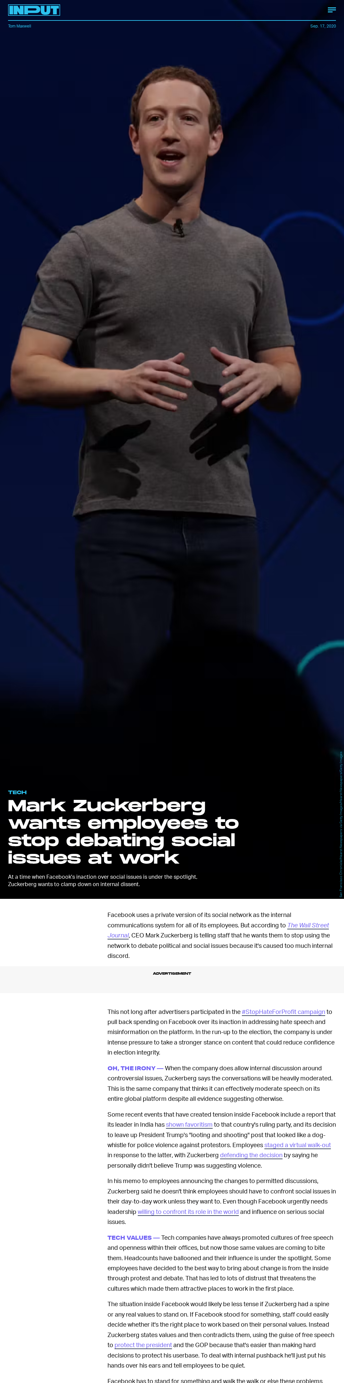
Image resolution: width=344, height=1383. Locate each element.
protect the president (143, 1344)
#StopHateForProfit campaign (283, 1011)
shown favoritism (189, 1124)
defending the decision (251, 1155)
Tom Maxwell (19, 26)
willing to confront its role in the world (188, 1211)
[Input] (34, 10)
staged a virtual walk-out (297, 1144)
